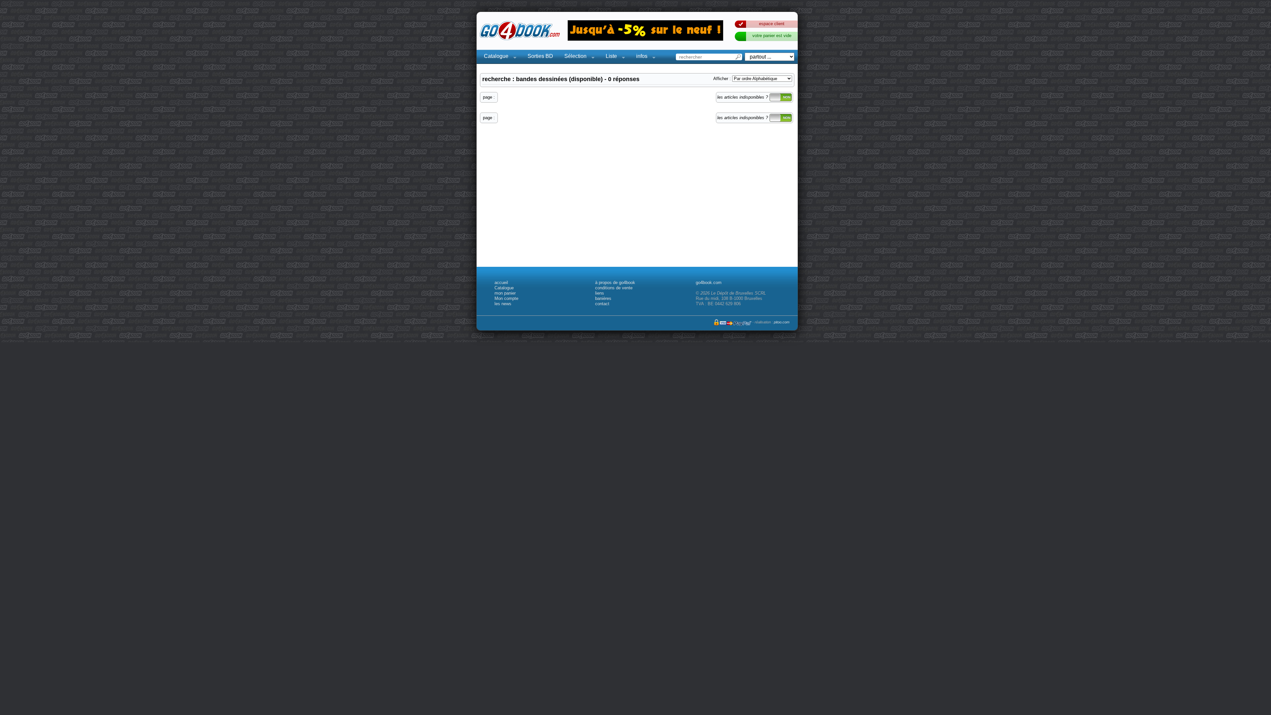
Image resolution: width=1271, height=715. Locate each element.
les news (502, 303)
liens (599, 293)
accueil (501, 282)
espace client (771, 23)
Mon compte (506, 298)
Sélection (573, 57)
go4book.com (709, 282)
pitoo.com (781, 322)
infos (639, 57)
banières (603, 298)
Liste (609, 57)
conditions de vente (614, 287)
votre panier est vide (771, 35)
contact (602, 303)
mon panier (505, 293)
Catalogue (494, 57)
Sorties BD (540, 56)
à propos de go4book (615, 282)
